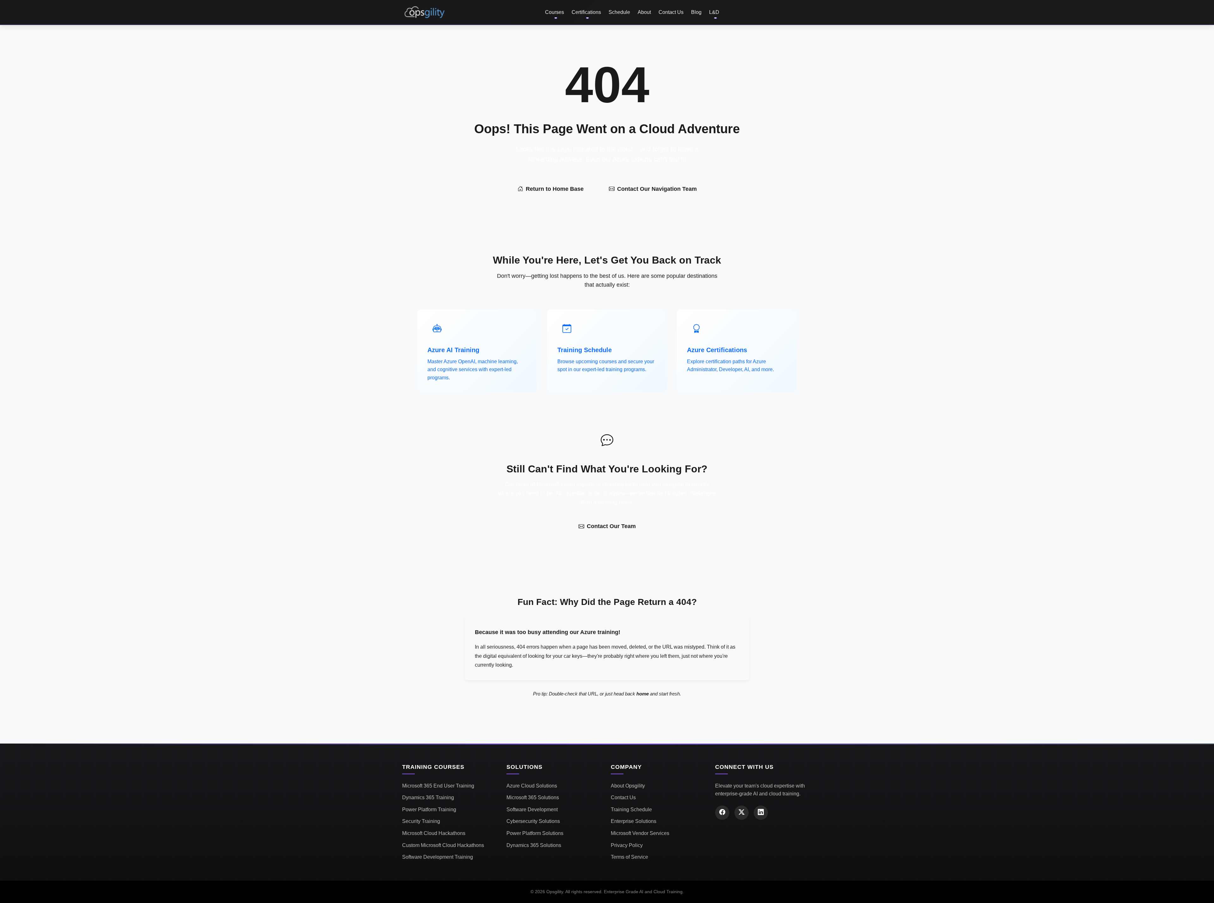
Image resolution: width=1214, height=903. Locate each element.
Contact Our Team (611, 526)
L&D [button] (714, 12)
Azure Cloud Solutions (531, 785)
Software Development (532, 809)
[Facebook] (722, 813)
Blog (696, 12)
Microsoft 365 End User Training (438, 785)
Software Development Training (437, 857)
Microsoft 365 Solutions (532, 797)
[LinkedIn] (761, 813)
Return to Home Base (555, 189)
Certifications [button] (586, 12)
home (642, 693)
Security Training (421, 821)
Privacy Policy (627, 845)
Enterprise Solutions (633, 821)
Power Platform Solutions (534, 833)
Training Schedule (631, 809)
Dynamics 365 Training (428, 797)
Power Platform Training (429, 809)
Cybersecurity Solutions (533, 821)
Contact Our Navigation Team (657, 189)
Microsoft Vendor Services (640, 833)
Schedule (619, 12)
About (644, 12)
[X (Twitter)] (741, 813)
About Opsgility (628, 785)
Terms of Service (629, 857)
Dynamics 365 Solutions (533, 845)
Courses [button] (554, 12)
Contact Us (671, 12)
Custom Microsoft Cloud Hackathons (443, 845)
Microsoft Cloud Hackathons (433, 833)
